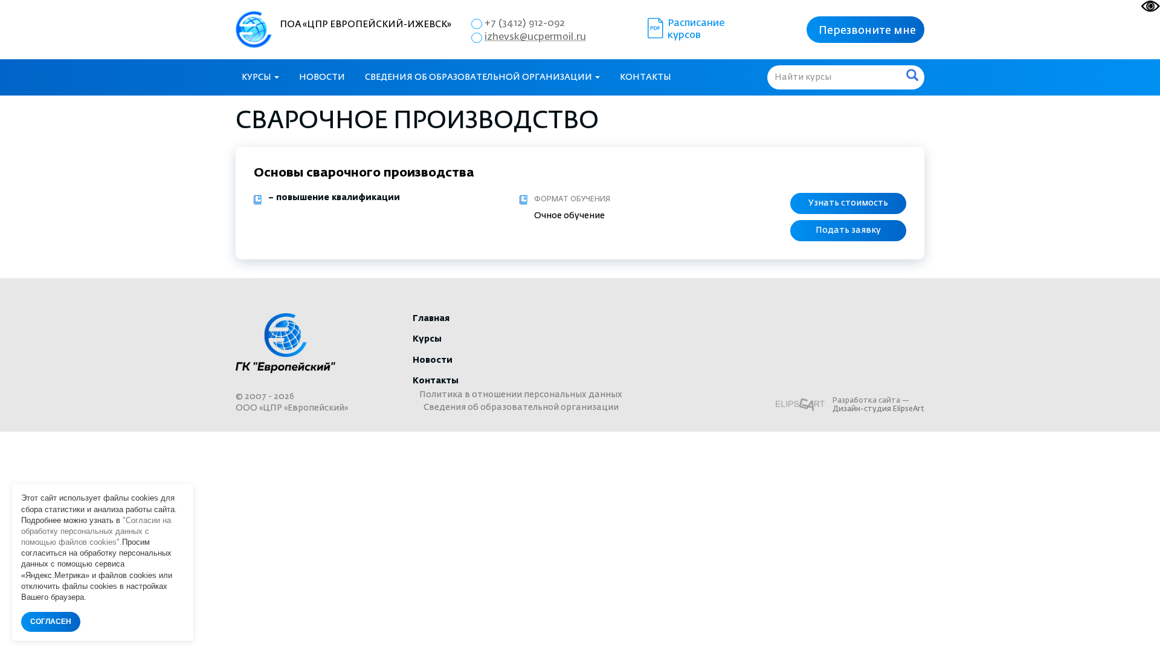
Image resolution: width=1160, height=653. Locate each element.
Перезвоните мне (867, 30)
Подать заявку (848, 230)
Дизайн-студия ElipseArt (878, 409)
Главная (431, 318)
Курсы (257, 77)
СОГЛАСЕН (50, 621)
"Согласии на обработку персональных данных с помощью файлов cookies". (96, 531)
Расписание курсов (696, 30)
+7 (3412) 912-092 (525, 23)
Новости (322, 77)
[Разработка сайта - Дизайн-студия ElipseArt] (800, 404)
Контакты (645, 77)
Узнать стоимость (848, 203)
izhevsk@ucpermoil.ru (535, 37)
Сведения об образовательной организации (479, 77)
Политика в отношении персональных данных (520, 395)
